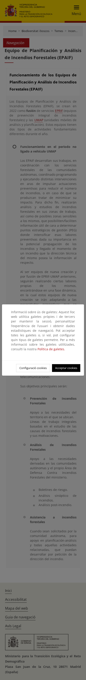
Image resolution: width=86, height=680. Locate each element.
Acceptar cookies (66, 368)
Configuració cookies (33, 368)
